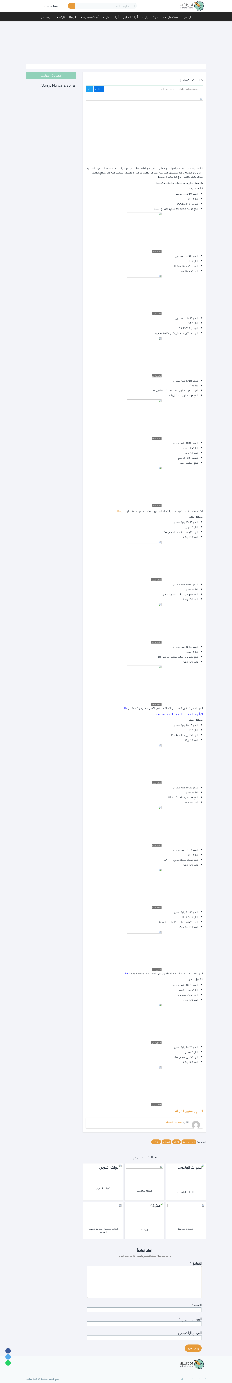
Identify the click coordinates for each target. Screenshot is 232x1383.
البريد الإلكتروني (190, 1318)
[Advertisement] (116, 41)
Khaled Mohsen (174, 1122)
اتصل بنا (182, 1378)
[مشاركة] (8, 1350)
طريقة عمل (46, 16)
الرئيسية (187, 16)
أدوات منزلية (171, 16)
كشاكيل (156, 1142)
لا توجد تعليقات (168, 89)
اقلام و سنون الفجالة (189, 1110)
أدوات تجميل (151, 16)
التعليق (196, 1263)
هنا (119, 511)
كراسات (166, 1142)
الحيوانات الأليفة (67, 16)
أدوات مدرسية (91, 16)
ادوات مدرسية (189, 1142)
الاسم (197, 1304)
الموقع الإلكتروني (190, 1332)
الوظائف (192, 1378)
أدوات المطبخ (130, 16)
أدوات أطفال (112, 16)
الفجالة (176, 1142)
